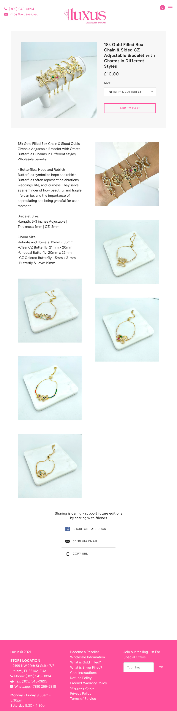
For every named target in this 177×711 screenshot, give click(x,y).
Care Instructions (83, 673)
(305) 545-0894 (21, 9)
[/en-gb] (85, 15)
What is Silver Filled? (86, 667)
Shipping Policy (82, 688)
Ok (161, 667)
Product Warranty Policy (88, 683)
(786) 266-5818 (44, 686)
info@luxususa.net (23, 14)
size (107, 82)
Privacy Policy (80, 693)
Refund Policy (81, 678)
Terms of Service (83, 699)
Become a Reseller (84, 652)
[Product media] (50, 311)
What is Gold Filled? (85, 662)
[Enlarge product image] (59, 80)
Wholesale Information (87, 657)
